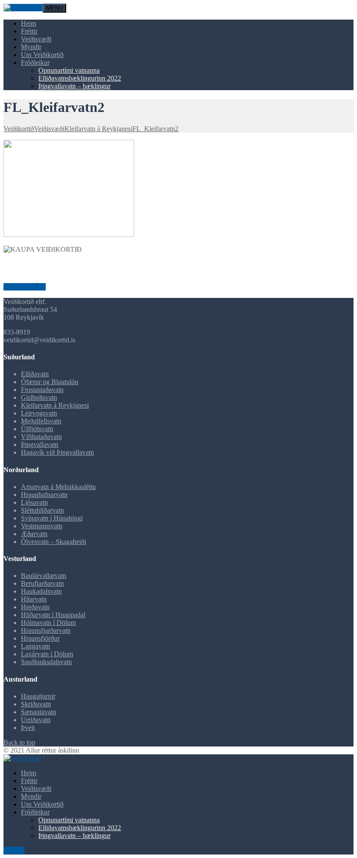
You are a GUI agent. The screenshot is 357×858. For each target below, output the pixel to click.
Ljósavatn (34, 502)
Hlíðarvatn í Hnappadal (53, 614)
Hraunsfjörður (40, 638)
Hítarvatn (34, 599)
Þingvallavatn (39, 444)
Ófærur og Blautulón (49, 381)
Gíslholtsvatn (39, 397)
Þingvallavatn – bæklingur (74, 86)
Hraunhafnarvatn (44, 494)
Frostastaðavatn (42, 389)
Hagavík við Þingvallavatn (57, 452)
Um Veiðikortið (42, 54)
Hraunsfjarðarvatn (46, 630)
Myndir (31, 47)
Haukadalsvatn (41, 591)
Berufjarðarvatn (42, 583)
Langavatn (35, 646)
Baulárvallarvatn (43, 575)
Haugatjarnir (38, 696)
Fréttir (29, 31)
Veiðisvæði (36, 39)
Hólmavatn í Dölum (48, 622)
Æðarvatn (34, 533)
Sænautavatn (38, 712)
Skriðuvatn (36, 704)
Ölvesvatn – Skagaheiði (53, 541)
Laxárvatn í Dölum (47, 654)
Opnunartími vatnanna (69, 70)
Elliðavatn (35, 374)
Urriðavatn (36, 719)
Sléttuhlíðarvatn (42, 510)
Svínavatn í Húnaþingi (52, 518)
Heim (28, 23)
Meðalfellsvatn (41, 421)
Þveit (28, 727)
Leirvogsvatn (39, 413)
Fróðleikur (35, 62)
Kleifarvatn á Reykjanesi (55, 405)
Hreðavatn (35, 607)
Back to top (19, 742)
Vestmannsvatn (41, 526)
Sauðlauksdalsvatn (46, 661)
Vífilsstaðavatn (41, 436)
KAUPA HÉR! (24, 287)
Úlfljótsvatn (37, 428)
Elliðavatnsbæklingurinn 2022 (79, 78)
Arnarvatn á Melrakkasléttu (58, 486)
